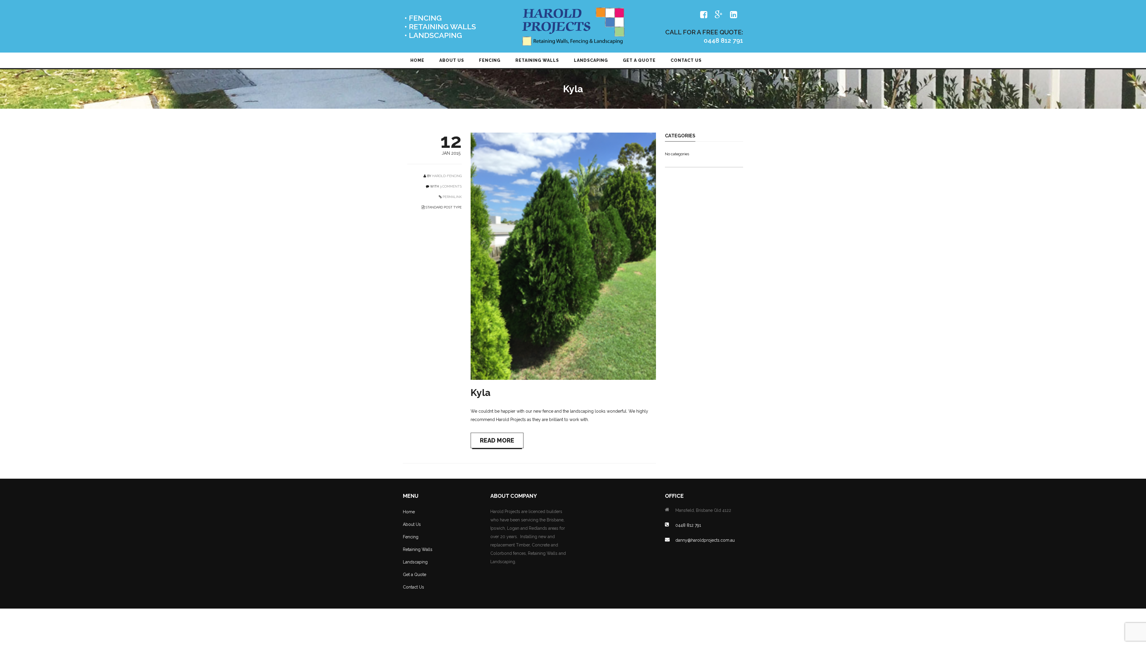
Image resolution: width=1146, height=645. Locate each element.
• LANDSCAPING (433, 35)
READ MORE (497, 440)
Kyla (481, 392)
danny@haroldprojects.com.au (705, 540)
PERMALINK (452, 197)
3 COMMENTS (451, 186)
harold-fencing (447, 176)
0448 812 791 (688, 525)
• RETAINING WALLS (440, 26)
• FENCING (423, 18)
